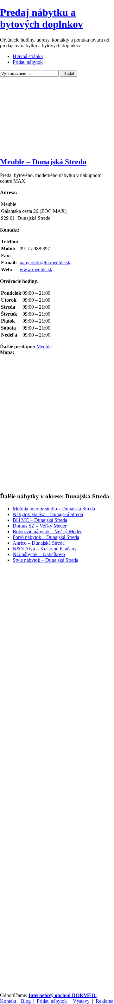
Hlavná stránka (28, 56)
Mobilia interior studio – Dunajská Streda (54, 508)
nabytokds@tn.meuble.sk (45, 262)
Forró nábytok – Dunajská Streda (46, 537)
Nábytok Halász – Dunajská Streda (48, 514)
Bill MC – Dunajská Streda (40, 520)
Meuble (44, 346)
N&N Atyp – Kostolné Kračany (45, 548)
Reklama (104, 1001)
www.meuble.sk (36, 269)
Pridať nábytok (28, 62)
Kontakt (8, 1001)
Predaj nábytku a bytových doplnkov (41, 18)
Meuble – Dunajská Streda (43, 162)
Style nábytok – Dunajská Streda (45, 560)
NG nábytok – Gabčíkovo (39, 554)
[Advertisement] (57, 116)
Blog (26, 1001)
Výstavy (81, 1001)
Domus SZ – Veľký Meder (39, 525)
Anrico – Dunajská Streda (39, 543)
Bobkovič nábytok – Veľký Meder (47, 531)
